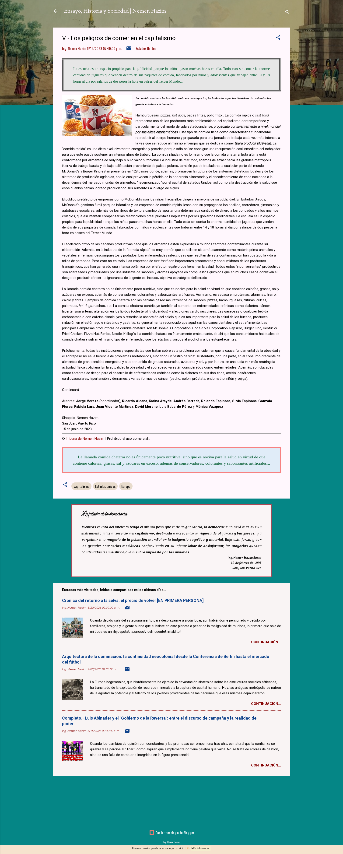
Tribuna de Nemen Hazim (85, 438)
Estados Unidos (146, 48)
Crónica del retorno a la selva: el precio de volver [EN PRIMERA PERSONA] (133, 600)
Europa (125, 486)
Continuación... (266, 642)
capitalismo (81, 486)
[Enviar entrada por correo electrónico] (129, 49)
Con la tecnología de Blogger (174, 832)
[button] (278, 38)
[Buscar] (287, 13)
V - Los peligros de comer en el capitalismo (119, 38)
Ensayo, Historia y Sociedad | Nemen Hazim (115, 11)
